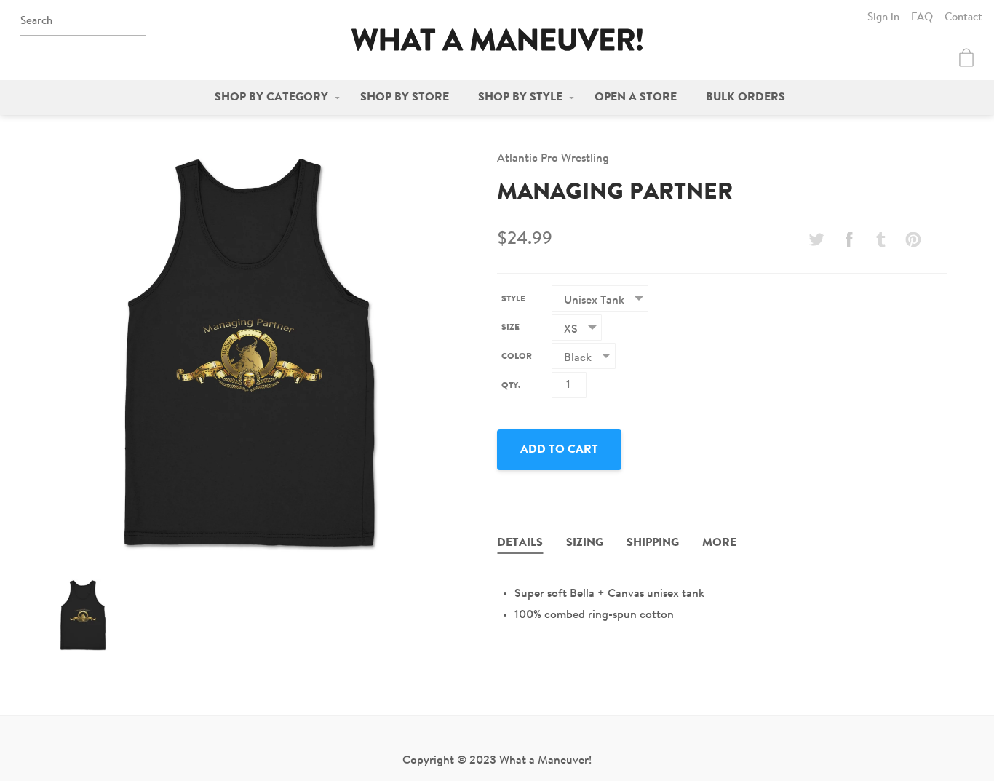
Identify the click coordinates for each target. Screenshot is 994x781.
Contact (963, 17)
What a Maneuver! (497, 39)
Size (510, 327)
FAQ (922, 17)
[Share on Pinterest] (913, 239)
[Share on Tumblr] (881, 239)
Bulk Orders (745, 97)
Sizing (584, 543)
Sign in (883, 17)
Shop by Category (271, 97)
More (719, 543)
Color (516, 356)
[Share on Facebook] (848, 239)
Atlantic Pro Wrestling (553, 158)
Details (520, 543)
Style (513, 299)
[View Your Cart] (966, 57)
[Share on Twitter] (816, 239)
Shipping (653, 543)
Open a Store (636, 97)
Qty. (510, 385)
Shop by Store (404, 97)
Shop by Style (520, 97)
